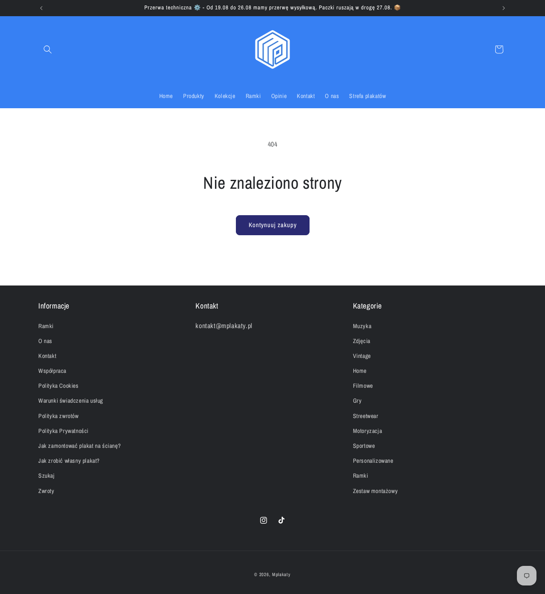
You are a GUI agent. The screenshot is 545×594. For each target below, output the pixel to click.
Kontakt (47, 356)
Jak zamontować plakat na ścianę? (79, 446)
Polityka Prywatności (63, 431)
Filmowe (363, 385)
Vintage (362, 356)
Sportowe (364, 446)
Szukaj (46, 475)
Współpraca (52, 371)
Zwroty (46, 490)
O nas (45, 341)
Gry (357, 400)
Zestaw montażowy (375, 490)
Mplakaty (281, 574)
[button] (47, 49)
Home (360, 371)
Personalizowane (373, 460)
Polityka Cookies (58, 385)
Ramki (46, 325)
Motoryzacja (367, 431)
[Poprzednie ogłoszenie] (41, 8)
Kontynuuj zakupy (273, 224)
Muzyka (362, 325)
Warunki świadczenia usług (70, 400)
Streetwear (366, 415)
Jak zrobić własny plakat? (69, 460)
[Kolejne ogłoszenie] (503, 8)
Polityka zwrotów (58, 415)
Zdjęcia (361, 341)
